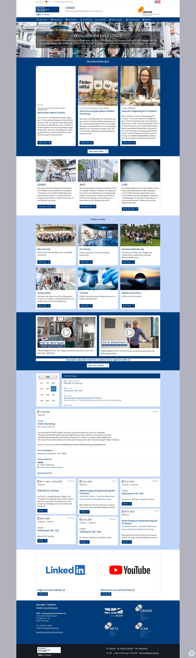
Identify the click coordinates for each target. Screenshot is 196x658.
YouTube (105, 594)
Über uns (43, 19)
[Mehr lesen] (56, 235)
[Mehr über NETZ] (98, 170)
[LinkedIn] (156, 2)
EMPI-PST (50, 353)
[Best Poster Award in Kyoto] (56, 86)
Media (148, 19)
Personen (58, 19)
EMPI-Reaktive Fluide (108, 353)
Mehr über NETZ (86, 206)
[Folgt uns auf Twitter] (66, 570)
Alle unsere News (96, 151)
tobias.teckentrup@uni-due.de (51, 467)
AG (126, 136)
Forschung (87, 19)
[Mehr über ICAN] (140, 170)
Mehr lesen (42, 262)
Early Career (117, 19)
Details (41, 511)
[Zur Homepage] (47, 11)
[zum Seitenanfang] (191, 653)
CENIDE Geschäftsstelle (47, 608)
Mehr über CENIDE (45, 206)
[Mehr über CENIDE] (56, 170)
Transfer (102, 19)
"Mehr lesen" (43, 143)
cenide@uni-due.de (51, 628)
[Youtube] (159, 2)
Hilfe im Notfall (126, 648)
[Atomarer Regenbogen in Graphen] (140, 86)
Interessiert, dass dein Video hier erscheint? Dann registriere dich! (97, 359)
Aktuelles (73, 19)
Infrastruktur (134, 19)
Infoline (112, 648)
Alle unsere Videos (96, 365)
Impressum (143, 648)
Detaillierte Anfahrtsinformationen (49, 632)
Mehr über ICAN (128, 209)
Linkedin (42, 594)
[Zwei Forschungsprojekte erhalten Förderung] (98, 86)
